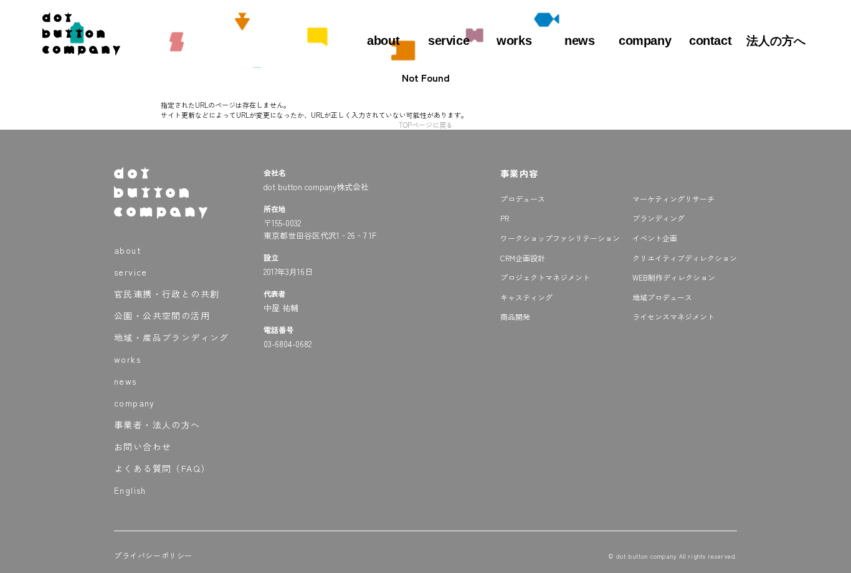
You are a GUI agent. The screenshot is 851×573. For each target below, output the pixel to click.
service (448, 40)
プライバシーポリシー (153, 555)
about (383, 40)
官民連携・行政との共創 (166, 293)
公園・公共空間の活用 (162, 315)
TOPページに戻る (426, 125)
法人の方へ (776, 40)
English (130, 490)
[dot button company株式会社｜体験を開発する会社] (81, 50)
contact (710, 40)
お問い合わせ (142, 446)
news (579, 40)
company (645, 40)
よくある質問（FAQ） (162, 468)
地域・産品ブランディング (171, 337)
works (514, 40)
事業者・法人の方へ (157, 424)
